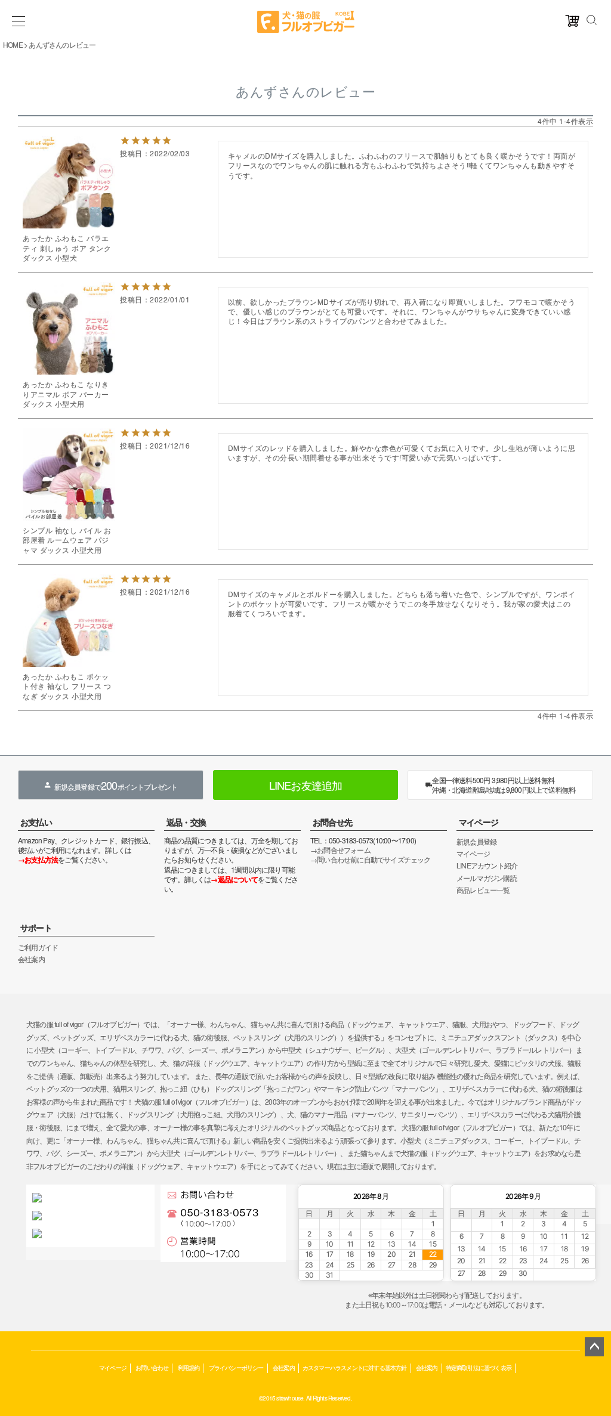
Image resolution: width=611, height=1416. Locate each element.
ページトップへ (594, 1346)
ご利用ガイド (38, 947)
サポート (36, 927)
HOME (13, 44)
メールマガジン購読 (486, 878)
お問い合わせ (151, 1367)
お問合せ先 (332, 822)
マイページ (478, 822)
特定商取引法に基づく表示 (478, 1367)
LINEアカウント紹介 (486, 865)
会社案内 (31, 959)
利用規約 (189, 1367)
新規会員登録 (476, 841)
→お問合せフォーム (340, 850)
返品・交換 (186, 822)
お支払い (36, 822)
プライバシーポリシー (236, 1367)
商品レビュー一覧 (483, 890)
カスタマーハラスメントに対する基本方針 (355, 1367)
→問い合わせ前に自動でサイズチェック (370, 859)
